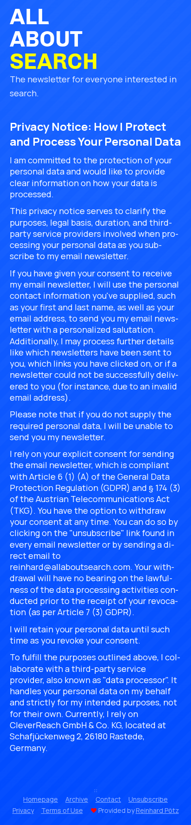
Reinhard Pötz (157, 810)
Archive (76, 799)
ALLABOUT (54, 38)
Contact (108, 799)
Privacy (23, 810)
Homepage (40, 799)
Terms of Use (62, 810)
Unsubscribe (148, 799)
